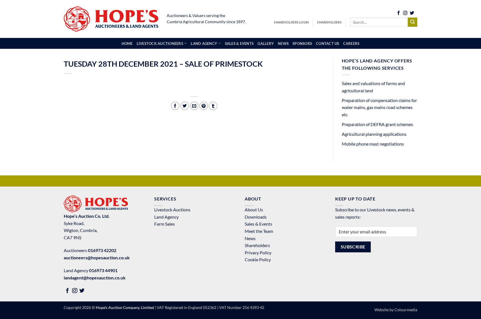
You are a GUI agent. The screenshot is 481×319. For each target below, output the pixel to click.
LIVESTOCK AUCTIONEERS (160, 43)
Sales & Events (258, 223)
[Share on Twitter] (184, 106)
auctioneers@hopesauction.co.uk (97, 257)
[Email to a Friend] (194, 106)
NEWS (283, 43)
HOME (127, 43)
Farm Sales (164, 223)
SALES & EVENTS (239, 43)
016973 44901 (103, 270)
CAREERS (351, 43)
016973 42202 (102, 250)
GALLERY (265, 43)
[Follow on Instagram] (405, 13)
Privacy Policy (258, 252)
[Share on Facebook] (175, 106)
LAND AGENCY (204, 43)
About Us (254, 209)
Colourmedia (405, 309)
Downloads (256, 216)
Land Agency (166, 216)
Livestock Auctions (172, 209)
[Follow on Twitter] (412, 13)
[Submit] (412, 22)
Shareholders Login (291, 22)
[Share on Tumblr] (213, 106)
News (250, 238)
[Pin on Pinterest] (203, 106)
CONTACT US (327, 43)
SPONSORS (302, 43)
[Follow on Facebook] (398, 13)
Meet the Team (259, 231)
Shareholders (329, 22)
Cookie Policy (258, 259)
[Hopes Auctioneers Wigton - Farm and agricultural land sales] (111, 19)
